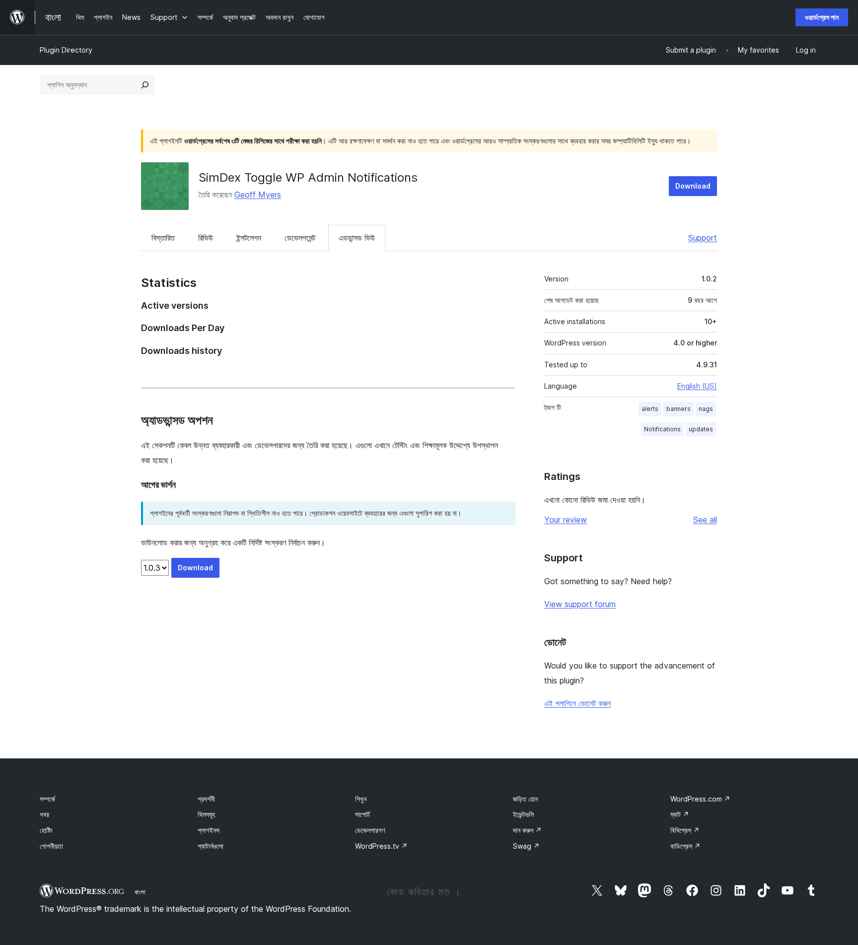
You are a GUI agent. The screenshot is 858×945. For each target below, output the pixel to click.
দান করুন (527, 830)
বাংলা (140, 892)
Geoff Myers (257, 195)
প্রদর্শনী (206, 799)
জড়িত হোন (525, 799)
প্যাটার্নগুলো (210, 846)
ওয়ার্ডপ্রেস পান (822, 17)
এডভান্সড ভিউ (357, 238)
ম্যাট (679, 814)
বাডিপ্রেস (685, 846)
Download (693, 186)
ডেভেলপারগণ (370, 830)
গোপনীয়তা (51, 846)
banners (678, 408)
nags (706, 408)
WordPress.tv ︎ (381, 846)
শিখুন (360, 799)
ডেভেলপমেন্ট (300, 238)
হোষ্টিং (46, 830)
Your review (565, 520)
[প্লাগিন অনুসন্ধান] (145, 85)
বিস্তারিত (163, 238)
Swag (526, 846)
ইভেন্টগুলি (523, 814)
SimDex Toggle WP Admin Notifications (308, 177)
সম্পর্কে (47, 799)
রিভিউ (205, 238)
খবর (44, 814)
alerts (650, 408)
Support (702, 238)
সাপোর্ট (362, 814)
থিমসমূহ (206, 814)
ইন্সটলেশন (248, 238)
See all (705, 520)
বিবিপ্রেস (685, 830)
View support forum (580, 604)
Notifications (662, 429)
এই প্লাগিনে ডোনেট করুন (577, 703)
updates (701, 429)
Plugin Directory (66, 50)
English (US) (697, 386)
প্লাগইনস (208, 830)
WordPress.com (700, 799)
